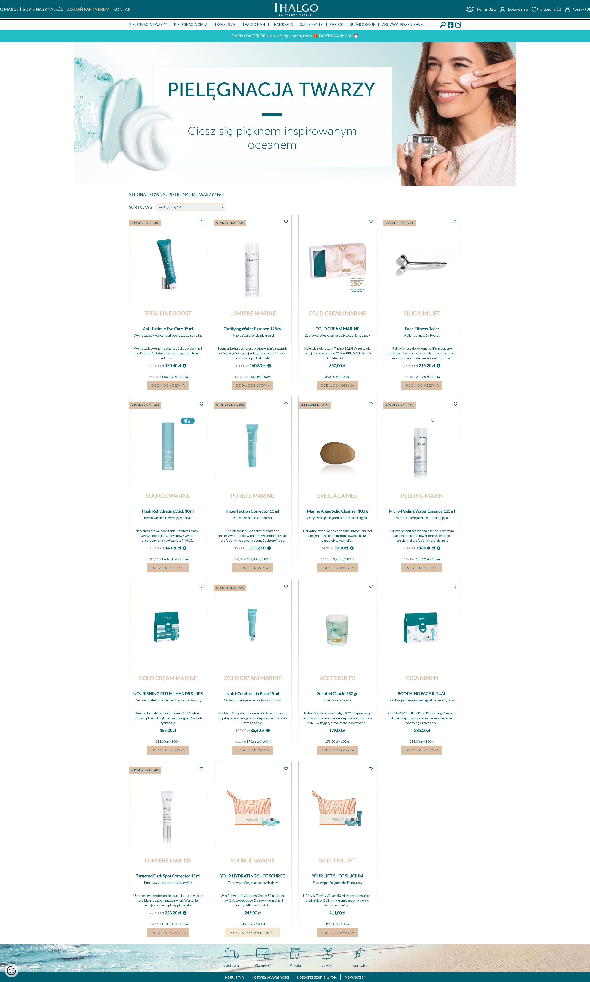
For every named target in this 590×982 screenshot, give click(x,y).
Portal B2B (486, 9)
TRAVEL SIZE (224, 24)
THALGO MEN (253, 24)
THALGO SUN (282, 24)
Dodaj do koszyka (168, 385)
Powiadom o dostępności (252, 933)
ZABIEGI (336, 24)
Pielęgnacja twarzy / (192, 194)
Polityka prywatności (270, 976)
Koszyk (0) (581, 9)
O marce (9, 9)
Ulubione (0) (550, 9)
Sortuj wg (140, 207)
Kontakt (123, 9)
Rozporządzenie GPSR (317, 976)
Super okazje (362, 24)
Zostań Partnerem (88, 9)
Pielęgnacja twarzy (148, 24)
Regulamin (234, 976)
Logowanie (517, 9)
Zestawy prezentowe (402, 24)
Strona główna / (148, 194)
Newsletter (354, 976)
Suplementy (311, 24)
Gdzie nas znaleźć (42, 9)
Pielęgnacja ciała (190, 24)
